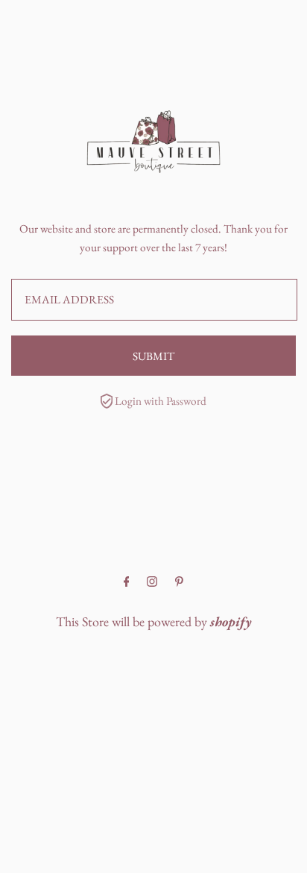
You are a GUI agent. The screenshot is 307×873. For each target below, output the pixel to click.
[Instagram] (152, 581)
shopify (231, 621)
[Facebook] (127, 581)
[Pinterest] (179, 581)
